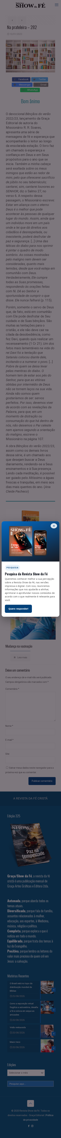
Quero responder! (18, 608)
